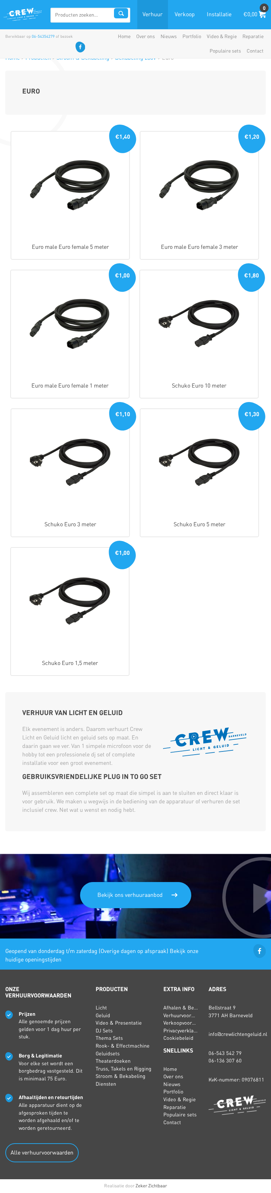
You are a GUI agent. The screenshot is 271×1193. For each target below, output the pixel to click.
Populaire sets (225, 51)
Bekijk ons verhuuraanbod (130, 895)
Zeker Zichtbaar (151, 1185)
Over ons (145, 36)
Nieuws (169, 36)
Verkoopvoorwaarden (187, 1023)
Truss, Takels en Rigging (123, 1069)
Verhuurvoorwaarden (187, 1015)
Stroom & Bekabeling (120, 1076)
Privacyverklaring (183, 1030)
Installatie (219, 14)
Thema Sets (109, 1038)
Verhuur (153, 14)
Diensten (106, 1084)
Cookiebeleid (178, 1038)
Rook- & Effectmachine (123, 1046)
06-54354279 (43, 36)
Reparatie (253, 36)
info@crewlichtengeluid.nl (238, 1034)
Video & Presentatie (119, 1023)
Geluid (103, 1015)
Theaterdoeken (113, 1061)
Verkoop (185, 14)
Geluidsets (108, 1053)
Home (124, 36)
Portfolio (191, 36)
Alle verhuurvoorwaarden (42, 1153)
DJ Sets (104, 1030)
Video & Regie (222, 36)
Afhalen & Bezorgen (186, 1008)
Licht (101, 1008)
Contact (255, 51)
